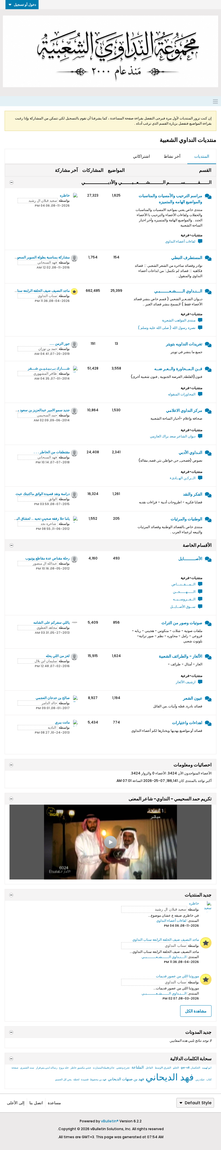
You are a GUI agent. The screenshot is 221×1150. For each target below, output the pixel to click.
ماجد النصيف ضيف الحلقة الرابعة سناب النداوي (36, 290)
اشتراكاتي (141, 156)
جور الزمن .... (59, 343)
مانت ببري (62, 722)
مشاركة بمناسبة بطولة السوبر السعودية (41, 257)
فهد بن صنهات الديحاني (126, 1079)
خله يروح (64, 1067)
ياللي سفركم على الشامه (51, 622)
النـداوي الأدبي (190, 452)
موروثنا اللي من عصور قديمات (177, 976)
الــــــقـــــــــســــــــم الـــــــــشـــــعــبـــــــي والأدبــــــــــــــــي (146, 182)
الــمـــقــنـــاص (183, 584)
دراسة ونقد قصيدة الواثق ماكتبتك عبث (43, 493)
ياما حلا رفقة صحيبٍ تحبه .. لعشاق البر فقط (38, 518)
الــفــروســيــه (184, 599)
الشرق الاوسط (163, 1067)
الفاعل (149, 1067)
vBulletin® (110, 1121)
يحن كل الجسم (63, 1079)
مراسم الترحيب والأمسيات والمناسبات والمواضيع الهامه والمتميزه (170, 199)
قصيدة (84, 1079)
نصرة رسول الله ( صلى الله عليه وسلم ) (166, 327)
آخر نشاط (172, 156)
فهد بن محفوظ (98, 1079)
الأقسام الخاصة (197, 545)
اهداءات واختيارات (187, 723)
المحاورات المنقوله (181, 394)
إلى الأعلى (15, 1103)
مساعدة (54, 1103)
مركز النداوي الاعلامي (184, 410)
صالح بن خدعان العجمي (53, 697)
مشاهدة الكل (196, 1011)
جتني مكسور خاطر (81, 1067)
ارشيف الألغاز (185, 681)
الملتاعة (138, 1067)
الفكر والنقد (192, 494)
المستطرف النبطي (186, 257)
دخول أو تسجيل (25, 4)
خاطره (65, 195)
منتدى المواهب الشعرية (178, 320)
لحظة (76, 1079)
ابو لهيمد (207, 1067)
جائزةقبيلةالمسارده (104, 1067)
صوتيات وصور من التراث (181, 623)
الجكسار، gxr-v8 (190, 1067)
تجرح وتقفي (123, 1067)
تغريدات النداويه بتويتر (184, 344)
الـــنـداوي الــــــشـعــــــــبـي (178, 291)
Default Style (198, 1103)
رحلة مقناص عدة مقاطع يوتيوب (47, 558)
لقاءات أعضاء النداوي (180, 241)
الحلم (176, 1067)
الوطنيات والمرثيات (186, 519)
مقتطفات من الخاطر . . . (52, 452)
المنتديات (201, 156)
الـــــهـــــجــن (184, 591)
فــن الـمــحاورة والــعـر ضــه (178, 369)
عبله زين (200, 1079)
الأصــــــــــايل (190, 558)
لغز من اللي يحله (58, 655)
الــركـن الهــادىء (182, 477)
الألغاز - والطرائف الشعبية (180, 656)
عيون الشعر (192, 698)
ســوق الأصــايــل (182, 606)
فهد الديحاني (170, 1077)
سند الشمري (27, 1067)
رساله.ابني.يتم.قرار (46, 1067)
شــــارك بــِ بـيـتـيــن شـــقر (49, 368)
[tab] (201, 156)
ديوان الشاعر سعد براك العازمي (172, 436)
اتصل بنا (36, 1103)
